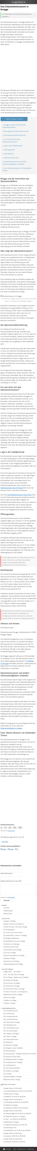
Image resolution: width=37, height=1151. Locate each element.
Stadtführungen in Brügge (11, 1094)
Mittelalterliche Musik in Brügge (12, 994)
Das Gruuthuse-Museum (10, 1019)
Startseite (6, 908)
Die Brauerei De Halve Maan (11, 1056)
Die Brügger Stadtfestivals (11, 938)
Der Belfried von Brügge (10, 1045)
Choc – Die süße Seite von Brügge (13, 974)
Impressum (30, 1149)
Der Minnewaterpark (9, 1051)
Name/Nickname (6, 873)
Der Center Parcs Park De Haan (13, 932)
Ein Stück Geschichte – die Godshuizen (15, 992)
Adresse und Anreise (11, 158)
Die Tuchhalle (7, 1074)
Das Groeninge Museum (10, 1016)
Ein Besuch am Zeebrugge (11, 944)
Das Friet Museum (8, 1013)
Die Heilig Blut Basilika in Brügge (13, 1059)
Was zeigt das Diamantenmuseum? (16, 131)
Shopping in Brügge (9, 958)
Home (14, 1149)
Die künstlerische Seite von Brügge (13, 989)
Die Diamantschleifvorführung (14, 135)
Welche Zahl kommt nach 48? (11, 881)
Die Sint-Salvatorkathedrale (11, 1068)
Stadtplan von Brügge (9, 1000)
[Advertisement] (18, 67)
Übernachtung (7, 913)
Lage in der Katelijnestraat (13, 146)
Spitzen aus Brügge (9, 997)
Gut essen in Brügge (9, 952)
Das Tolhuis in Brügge (10, 1036)
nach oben (5, 842)
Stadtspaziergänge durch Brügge (13, 964)
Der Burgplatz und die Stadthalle (13, 1048)
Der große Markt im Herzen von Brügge (15, 935)
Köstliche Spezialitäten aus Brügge (13, 955)
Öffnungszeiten (9, 150)
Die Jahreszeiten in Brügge (11, 986)
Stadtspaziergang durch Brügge (12, 488)
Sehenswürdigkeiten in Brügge (11, 728)
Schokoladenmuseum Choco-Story (19, 495)
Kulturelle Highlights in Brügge (12, 1076)
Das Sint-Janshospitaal (10, 1031)
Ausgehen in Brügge (9, 921)
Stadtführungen (8, 910)
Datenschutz (11, 830)
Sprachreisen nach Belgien (11, 961)
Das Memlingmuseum (9, 1025)
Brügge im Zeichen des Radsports (13, 924)
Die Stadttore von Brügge (10, 1071)
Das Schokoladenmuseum (11, 1028)
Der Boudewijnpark (9, 929)
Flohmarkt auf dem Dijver (10, 947)
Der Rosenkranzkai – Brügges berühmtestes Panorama (19, 1054)
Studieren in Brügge (9, 1003)
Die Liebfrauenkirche (9, 1065)
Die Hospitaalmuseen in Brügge (12, 1062)
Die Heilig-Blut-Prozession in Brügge (14, 941)
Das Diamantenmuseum (10, 1010)
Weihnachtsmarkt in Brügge (11, 1079)
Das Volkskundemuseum (10, 1039)
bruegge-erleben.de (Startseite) (12, 1088)
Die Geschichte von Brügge (11, 983)
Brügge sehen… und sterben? (12, 971)
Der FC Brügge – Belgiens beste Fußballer (16, 977)
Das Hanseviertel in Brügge (11, 1022)
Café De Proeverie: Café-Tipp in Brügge (15, 927)
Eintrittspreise (9, 154)
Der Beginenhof (8, 1042)
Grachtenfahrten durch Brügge (12, 950)
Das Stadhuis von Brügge (11, 1033)
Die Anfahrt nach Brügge (10, 980)
